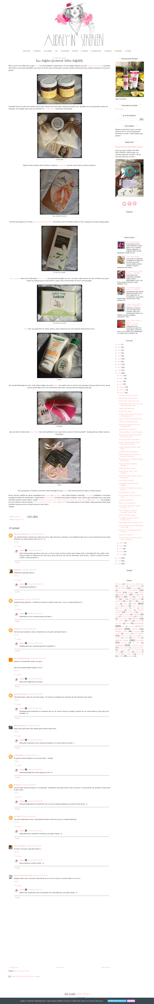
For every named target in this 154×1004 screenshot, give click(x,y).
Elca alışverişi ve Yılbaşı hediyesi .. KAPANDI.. (134, 272)
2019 (119, 361)
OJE (56, 51)
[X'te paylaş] (32, 517)
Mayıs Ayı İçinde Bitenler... (128, 503)
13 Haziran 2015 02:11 (35, 550)
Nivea (125, 604)
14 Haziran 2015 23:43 (35, 860)
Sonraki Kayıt (13, 967)
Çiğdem (63, 502)
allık (128, 623)
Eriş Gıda (89, 495)
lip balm (136, 643)
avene (123, 626)
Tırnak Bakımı (123, 619)
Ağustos (122, 387)
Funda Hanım (52, 500)
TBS (116, 616)
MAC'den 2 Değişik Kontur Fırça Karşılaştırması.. (129, 425)
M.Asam (138, 597)
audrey (22, 550)
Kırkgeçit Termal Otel (94, 66)
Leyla (40, 502)
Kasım (122, 378)
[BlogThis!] (30, 517)
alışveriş (139, 623)
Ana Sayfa (26, 51)
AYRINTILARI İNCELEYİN (117, 1001)
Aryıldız (47, 495)
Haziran (122, 393)
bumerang (136, 631)
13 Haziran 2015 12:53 (35, 613)
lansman (124, 643)
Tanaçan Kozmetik (127, 616)
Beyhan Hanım (95, 500)
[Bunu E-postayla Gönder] (28, 517)
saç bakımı (127, 652)
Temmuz (123, 390)
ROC (134, 608)
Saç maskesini (15, 278)
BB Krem (118, 584)
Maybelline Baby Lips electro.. (129, 398)
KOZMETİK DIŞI (96, 51)
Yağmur (55, 502)
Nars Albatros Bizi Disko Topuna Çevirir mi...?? (129, 506)
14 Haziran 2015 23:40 (35, 679)
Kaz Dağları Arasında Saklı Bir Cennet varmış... (129, 519)
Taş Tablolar (34, 432)
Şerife (49, 502)
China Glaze (120, 588)
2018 (119, 364)
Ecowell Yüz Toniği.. (125, 411)
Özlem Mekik (49, 497)
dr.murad (135, 636)
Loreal (130, 597)
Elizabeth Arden (123, 590)
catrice (117, 633)
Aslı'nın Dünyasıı (20, 846)
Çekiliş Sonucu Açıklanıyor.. (128, 429)
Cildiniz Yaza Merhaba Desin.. (129, 421)
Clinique (134, 588)
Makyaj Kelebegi (19, 726)
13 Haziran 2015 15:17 (33, 726)
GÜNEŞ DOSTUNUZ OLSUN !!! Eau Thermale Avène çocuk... (131, 405)
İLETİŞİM (128, 51)
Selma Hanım (62, 500)
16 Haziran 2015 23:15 (35, 890)
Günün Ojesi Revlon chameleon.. (129, 439)
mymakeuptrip (19, 599)
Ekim (121, 381)
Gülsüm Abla (62, 165)
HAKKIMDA (118, 51)
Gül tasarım (57, 495)
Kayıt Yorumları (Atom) (21, 971)
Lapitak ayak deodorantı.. (127, 408)
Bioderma (122, 586)
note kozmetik (136, 650)
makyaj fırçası (138, 645)
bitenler (135, 629)
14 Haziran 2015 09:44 (28, 816)
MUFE (130, 599)
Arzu (44, 502)
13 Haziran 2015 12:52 (35, 584)
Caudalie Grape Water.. (126, 500)
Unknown (17, 629)
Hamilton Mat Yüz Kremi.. (127, 492)
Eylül (121, 384)
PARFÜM (75, 51)
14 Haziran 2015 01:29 (31, 755)
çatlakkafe (17, 570)
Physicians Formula (137, 606)
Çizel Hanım (83, 500)
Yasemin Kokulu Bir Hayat (23, 875)
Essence (134, 590)
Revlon (130, 610)
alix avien (118, 623)
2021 (119, 356)
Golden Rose (123, 595)
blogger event (19, 519)
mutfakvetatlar (19, 755)
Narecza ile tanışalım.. (126, 535)
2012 (119, 564)
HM (121, 597)
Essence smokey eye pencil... (129, 395)
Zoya (129, 621)
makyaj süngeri (123, 648)
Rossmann (126, 614)
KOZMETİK (37, 51)
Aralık (122, 375)
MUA (123, 599)
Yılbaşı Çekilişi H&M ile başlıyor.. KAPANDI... (134, 305)
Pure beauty (123, 608)
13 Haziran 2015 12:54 (35, 643)
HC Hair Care (42, 278)
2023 (119, 350)
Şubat (122, 551)
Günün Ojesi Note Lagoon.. (128, 515)
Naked (140, 601)
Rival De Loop (130, 612)
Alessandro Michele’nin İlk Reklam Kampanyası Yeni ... (130, 436)
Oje (134, 603)
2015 (119, 373)
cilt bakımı (139, 633)
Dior (142, 588)
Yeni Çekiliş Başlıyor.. (133, 242)
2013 (119, 561)
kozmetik (140, 640)
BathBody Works (131, 584)
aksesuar (138, 621)
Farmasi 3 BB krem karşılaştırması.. (131, 419)
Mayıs (122, 543)
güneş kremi (136, 638)
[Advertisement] (59, 949)
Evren (35, 502)
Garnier (141, 592)
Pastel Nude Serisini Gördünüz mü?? (131, 522)
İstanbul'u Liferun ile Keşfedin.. (129, 452)
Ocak (121, 554)
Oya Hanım (42, 500)
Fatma (37, 66)
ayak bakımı (131, 626)
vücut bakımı (128, 654)
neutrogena (122, 650)
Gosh (134, 595)
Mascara (137, 599)
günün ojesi (121, 640)
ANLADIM (131, 1001)
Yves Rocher (119, 621)
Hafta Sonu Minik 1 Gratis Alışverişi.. (131, 432)
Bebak (56, 385)
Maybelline (118, 601)
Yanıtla (16, 542)
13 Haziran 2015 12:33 (38, 658)
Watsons (135, 619)
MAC (117, 599)
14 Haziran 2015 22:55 (33, 846)
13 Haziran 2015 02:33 (29, 570)
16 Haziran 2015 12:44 (40, 875)
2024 (119, 347)
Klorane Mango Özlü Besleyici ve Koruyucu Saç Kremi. (130, 455)
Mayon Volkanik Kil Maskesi (43, 222)
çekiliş (120, 656)
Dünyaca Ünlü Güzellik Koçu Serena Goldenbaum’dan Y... (131, 415)
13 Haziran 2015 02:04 (36, 534)
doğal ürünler (124, 636)
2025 (119, 344)
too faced (118, 654)
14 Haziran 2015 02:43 (28, 785)
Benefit (141, 584)
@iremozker (119, 109)
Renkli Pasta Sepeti (21, 694)
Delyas (65, 491)
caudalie (127, 633)
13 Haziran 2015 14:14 (35, 694)
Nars (116, 604)
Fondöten (131, 592)
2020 (119, 359)
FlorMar (118, 592)
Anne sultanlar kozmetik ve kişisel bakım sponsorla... (130, 538)
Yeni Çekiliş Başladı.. (133, 256)
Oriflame (118, 606)
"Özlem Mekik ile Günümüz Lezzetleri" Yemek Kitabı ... (129, 511)
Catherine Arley (134, 586)
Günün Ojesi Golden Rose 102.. (129, 401)
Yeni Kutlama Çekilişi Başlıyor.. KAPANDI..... (134, 288)
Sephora (136, 614)
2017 (119, 367)
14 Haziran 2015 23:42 (35, 801)
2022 (119, 353)
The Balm (140, 616)
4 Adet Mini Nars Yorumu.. (127, 468)
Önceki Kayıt (105, 967)
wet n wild (140, 654)
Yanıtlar (18, 546)
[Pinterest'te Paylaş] (37, 517)
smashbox (138, 652)
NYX (133, 601)
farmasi (126, 638)
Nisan (122, 546)
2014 (119, 558)
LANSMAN (84, 51)
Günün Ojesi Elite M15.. (127, 480)
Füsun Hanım (73, 500)
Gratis (141, 595)
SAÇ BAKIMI (65, 51)
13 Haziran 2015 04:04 (32, 599)
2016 (119, 370)
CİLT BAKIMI (48, 51)
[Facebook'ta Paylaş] (34, 517)
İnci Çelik (17, 816)
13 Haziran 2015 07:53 (28, 629)
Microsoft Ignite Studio (22, 658)
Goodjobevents (49, 109)
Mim (127, 601)
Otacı (26, 329)
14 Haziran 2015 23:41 (35, 708)
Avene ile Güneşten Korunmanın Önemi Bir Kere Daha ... (129, 443)
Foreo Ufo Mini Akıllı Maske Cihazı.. (129, 147)
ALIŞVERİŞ (108, 51)
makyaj (119, 645)
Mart (121, 549)
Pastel (126, 606)
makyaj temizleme (138, 648)
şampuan (130, 656)
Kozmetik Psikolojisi (21, 534)
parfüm (117, 652)
